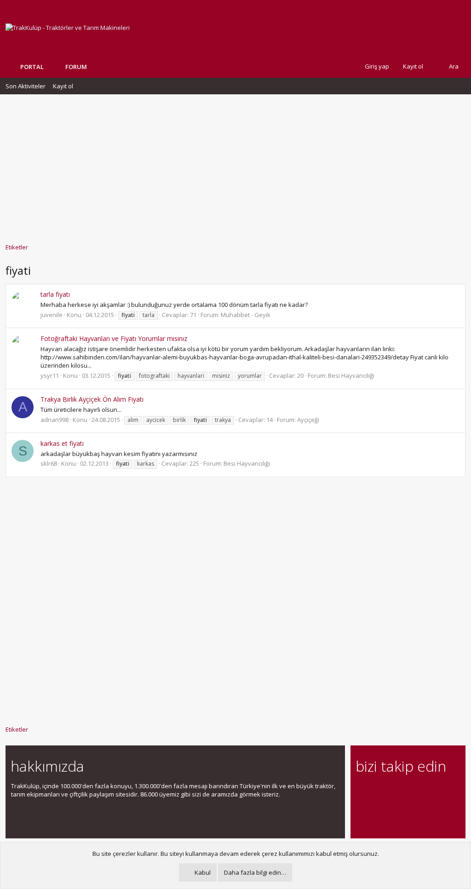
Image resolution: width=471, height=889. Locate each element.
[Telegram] (425, 791)
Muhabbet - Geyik (245, 315)
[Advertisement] (235, 164)
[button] (94, 67)
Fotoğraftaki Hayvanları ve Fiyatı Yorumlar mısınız (113, 338)
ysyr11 (49, 375)
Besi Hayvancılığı (351, 375)
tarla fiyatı (55, 294)
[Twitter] (442, 791)
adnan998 (54, 420)
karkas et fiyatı (62, 443)
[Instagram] (377, 791)
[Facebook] (361, 791)
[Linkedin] (393, 791)
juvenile (51, 315)
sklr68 (48, 463)
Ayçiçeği (308, 420)
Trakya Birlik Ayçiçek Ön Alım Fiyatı (92, 399)
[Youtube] (361, 810)
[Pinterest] (409, 791)
